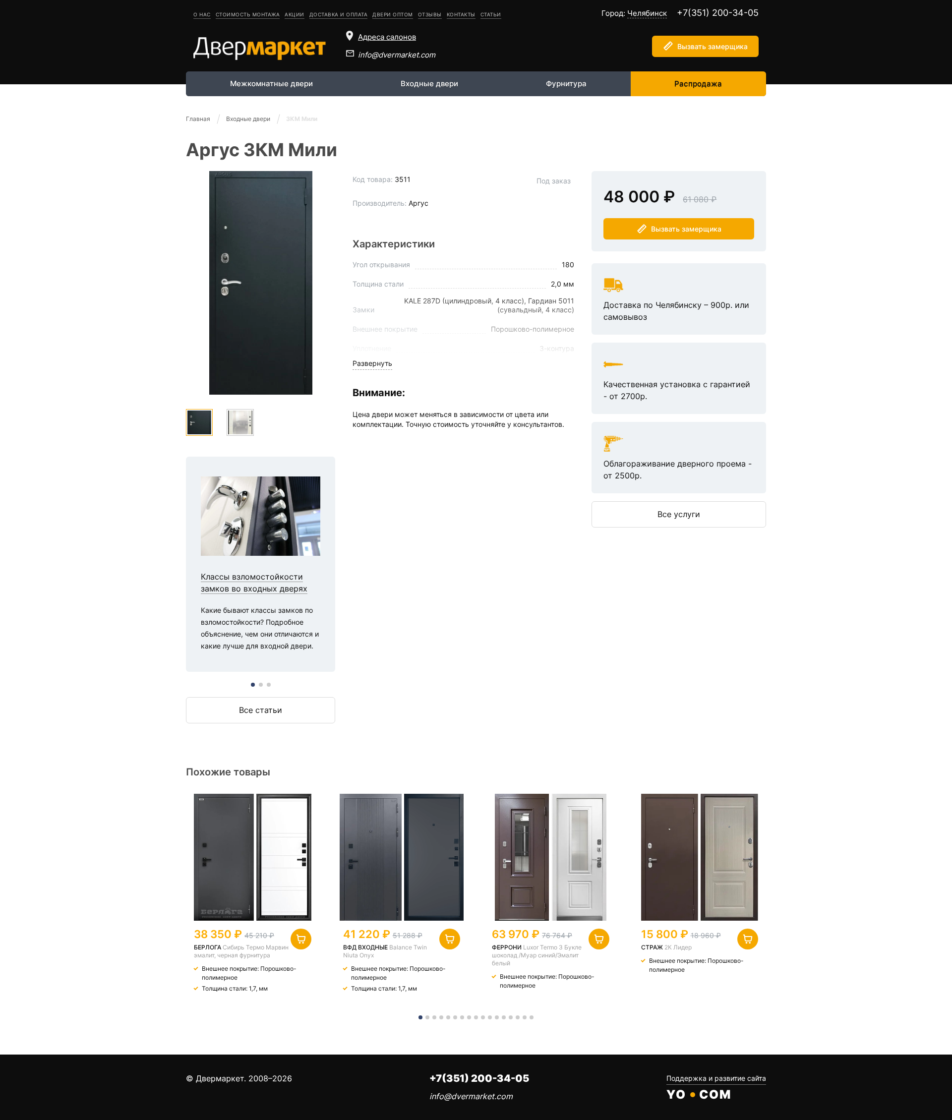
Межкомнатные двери (271, 83)
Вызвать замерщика (712, 46)
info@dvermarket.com (396, 54)
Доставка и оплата (338, 14)
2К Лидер (678, 947)
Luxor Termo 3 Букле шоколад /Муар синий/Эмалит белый (537, 955)
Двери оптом (392, 14)
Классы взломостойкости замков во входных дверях (260, 564)
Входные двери (429, 83)
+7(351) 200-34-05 (718, 12)
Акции (294, 14)
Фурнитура (566, 83)
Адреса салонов (387, 37)
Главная (198, 118)
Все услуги (678, 514)
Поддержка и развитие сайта (716, 1078)
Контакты (461, 14)
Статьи (490, 14)
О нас (202, 14)
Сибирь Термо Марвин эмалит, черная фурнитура (241, 951)
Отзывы (430, 14)
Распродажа (698, 83)
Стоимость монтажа (248, 14)
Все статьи (260, 710)
